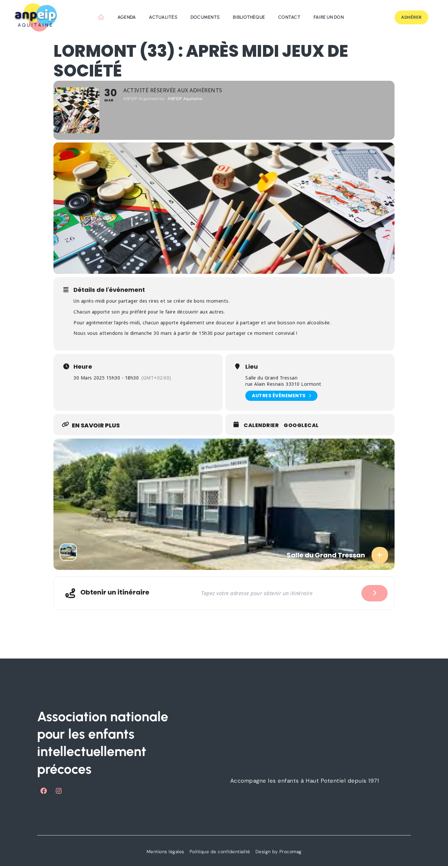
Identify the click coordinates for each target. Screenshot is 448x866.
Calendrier (261, 425)
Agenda (126, 17)
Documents (205, 17)
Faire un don (329, 17)
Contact (289, 17)
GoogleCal (301, 425)
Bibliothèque (249, 17)
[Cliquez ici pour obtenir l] (374, 593)
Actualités (163, 17)
